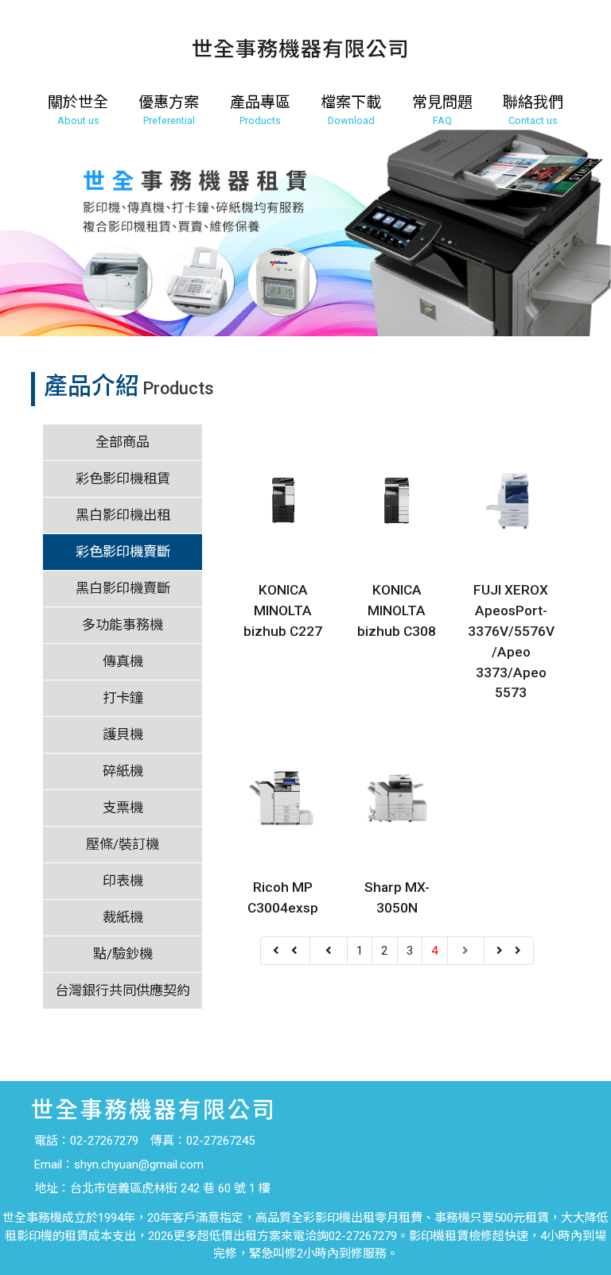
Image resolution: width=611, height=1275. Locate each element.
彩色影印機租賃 (123, 478)
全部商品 (122, 442)
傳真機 (123, 661)
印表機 (123, 881)
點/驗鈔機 (123, 954)
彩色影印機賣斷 (123, 552)
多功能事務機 (122, 625)
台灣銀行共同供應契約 (122, 990)
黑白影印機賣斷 (123, 588)
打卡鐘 (123, 698)
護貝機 (123, 734)
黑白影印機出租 (123, 515)
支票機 (123, 808)
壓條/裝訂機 (122, 844)
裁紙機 (123, 917)
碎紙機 (123, 771)
